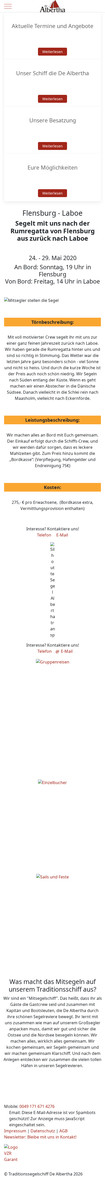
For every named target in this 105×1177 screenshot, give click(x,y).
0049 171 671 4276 (37, 1106)
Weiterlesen (52, 51)
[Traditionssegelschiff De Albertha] (52, 6)
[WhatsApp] (29, 1168)
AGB (63, 1131)
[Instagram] (17, 1168)
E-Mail (62, 535)
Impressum (15, 1131)
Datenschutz (43, 1131)
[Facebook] (6, 1168)
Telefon (44, 535)
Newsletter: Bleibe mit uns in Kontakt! (40, 1137)
